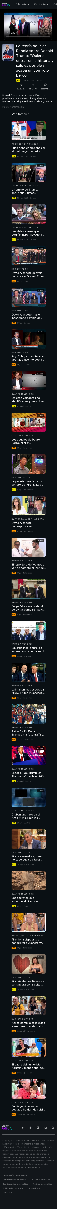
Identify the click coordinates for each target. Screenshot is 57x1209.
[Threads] (38, 1127)
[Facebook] (22, 1127)
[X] (53, 1127)
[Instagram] (45, 1127)
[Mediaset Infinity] (6, 4)
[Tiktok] (30, 1127)
